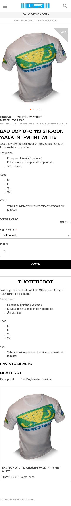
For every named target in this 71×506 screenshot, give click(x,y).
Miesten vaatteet (29, 117)
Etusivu (5, 117)
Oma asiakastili (24, 21)
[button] (30, 109)
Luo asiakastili (47, 21)
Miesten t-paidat (12, 120)
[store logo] (35, 6)
